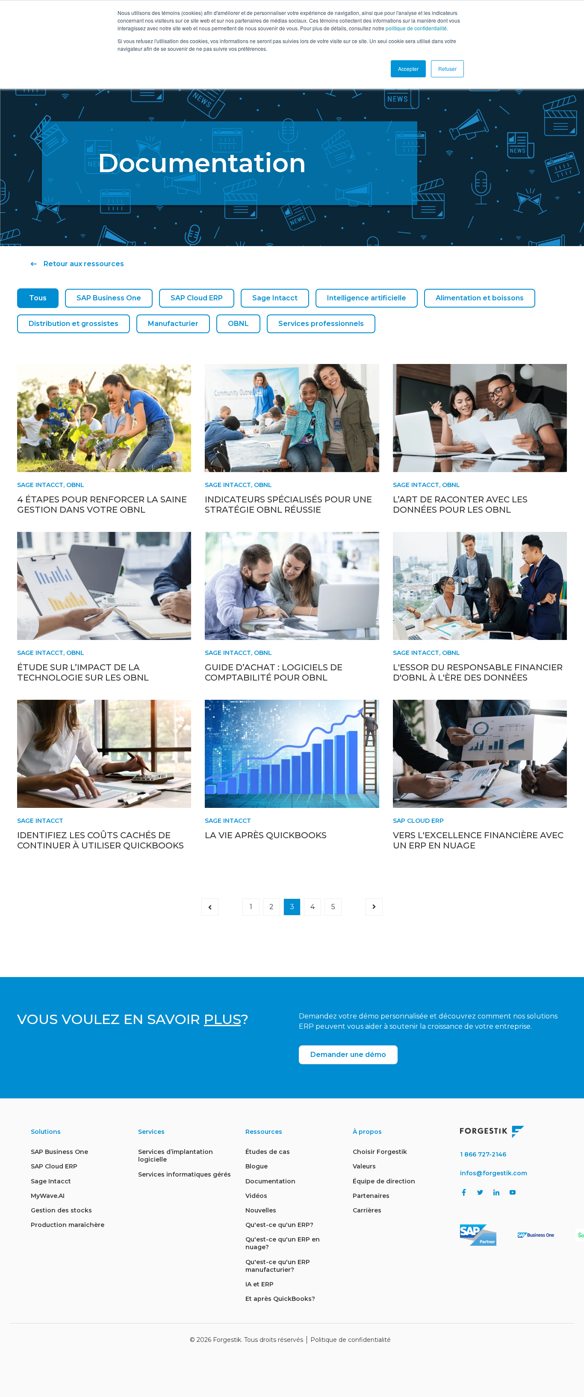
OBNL (238, 324)
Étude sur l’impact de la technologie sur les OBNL (83, 672)
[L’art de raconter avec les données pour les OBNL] (480, 418)
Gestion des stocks (61, 1210)
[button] (209, 907)
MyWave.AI (48, 1196)
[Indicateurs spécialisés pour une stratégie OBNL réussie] (292, 418)
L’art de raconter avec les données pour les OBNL (460, 504)
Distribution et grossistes (73, 324)
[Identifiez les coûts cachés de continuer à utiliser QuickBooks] (104, 754)
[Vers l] (480, 754)
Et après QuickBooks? (280, 1299)
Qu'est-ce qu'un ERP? (279, 1225)
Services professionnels (321, 324)
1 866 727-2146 (483, 1154)
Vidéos (256, 1196)
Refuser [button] (447, 68)
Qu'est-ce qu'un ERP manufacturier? (277, 1266)
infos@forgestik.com (493, 1173)
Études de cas (267, 1152)
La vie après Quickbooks (266, 835)
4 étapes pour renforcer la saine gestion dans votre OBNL (102, 504)
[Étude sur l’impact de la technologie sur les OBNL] (104, 586)
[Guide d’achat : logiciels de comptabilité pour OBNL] (292, 586)
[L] (480, 586)
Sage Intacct (275, 298)
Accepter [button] (408, 68)
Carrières (367, 1210)
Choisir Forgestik (380, 1152)
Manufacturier (173, 324)
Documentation (270, 1181)
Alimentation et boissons (480, 298)
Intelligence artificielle (366, 298)
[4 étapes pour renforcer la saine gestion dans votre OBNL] (104, 418)
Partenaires (371, 1196)
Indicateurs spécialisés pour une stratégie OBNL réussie (288, 504)
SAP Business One (109, 298)
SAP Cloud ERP (197, 298)
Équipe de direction (384, 1181)
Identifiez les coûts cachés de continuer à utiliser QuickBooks (100, 840)
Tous (38, 298)
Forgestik (227, 1340)
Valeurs (364, 1166)
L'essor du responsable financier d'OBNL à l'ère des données (478, 672)
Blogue (256, 1166)
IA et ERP (259, 1284)
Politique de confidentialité (350, 1340)
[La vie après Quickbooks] (292, 754)
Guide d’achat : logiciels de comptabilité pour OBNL (273, 672)
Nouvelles (260, 1210)
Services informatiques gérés (184, 1174)
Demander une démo (348, 1055)
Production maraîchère (67, 1225)
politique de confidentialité (416, 28)
